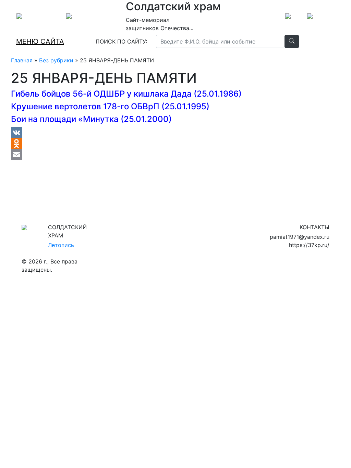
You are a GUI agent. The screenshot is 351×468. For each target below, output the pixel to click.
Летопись (61, 245)
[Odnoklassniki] (126, 143)
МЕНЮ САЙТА (40, 41)
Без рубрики (56, 60)
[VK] (126, 132)
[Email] (126, 154)
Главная (22, 60)
